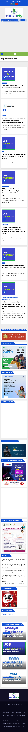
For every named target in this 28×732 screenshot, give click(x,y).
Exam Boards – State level (20, 709)
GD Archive (12, 712)
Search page (14, 720)
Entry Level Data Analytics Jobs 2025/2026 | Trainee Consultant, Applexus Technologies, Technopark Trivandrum (14, 120)
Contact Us (11, 707)
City (3, 297)
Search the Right (20, 720)
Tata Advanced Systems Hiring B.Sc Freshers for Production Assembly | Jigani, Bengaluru (13, 571)
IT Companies (12, 715)
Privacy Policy (19, 718)
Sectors (25, 720)
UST (3, 151)
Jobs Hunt (24, 715)
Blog (22, 704)
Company (6, 297)
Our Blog (14, 718)
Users (14, 726)
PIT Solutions (4, 224)
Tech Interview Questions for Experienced (10, 723)
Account (13, 704)
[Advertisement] (14, 38)
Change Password (5, 707)
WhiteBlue (5, 647)
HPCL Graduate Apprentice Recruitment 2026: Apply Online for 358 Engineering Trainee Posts (13, 582)
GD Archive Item (18, 712)
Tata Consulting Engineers (8, 677)
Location (4, 718)
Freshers (3, 186)
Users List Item (18, 726)
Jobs (7, 186)
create (15, 707)
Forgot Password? (6, 712)
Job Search (14, 729)
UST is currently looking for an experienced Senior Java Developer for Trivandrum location (14, 156)
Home (6, 704)
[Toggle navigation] (15, 54)
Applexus (3, 115)
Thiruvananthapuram (6, 299)
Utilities (23, 726)
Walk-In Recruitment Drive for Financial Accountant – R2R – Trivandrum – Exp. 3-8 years (13, 268)
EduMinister (19, 707)
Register (2, 720)
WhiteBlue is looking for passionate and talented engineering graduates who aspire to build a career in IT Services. (13, 566)
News (11, 718)
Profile (24, 718)
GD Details (23, 712)
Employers (24, 707)
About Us (9, 704)
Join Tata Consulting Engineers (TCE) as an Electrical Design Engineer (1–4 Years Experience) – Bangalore (13, 577)
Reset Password (8, 720)
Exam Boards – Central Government (9, 709)
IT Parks (17, 715)
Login (8, 718)
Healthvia (4, 715)
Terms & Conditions (21, 723)
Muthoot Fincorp (15, 297)
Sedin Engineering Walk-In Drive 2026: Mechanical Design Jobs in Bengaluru (13, 560)
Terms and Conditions (8, 726)
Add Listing (18, 704)
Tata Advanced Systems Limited (9, 662)
